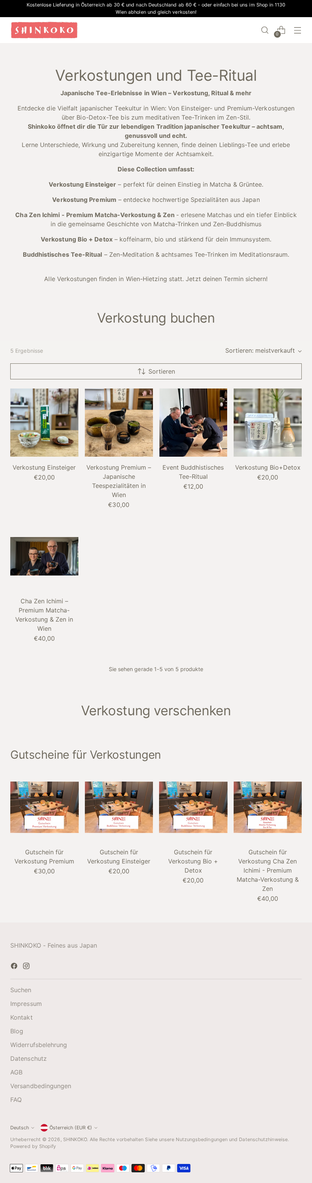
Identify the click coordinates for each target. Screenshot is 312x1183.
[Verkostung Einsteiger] (44, 422)
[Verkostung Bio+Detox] (268, 422)
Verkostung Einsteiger (44, 467)
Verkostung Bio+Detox (268, 467)
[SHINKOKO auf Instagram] (27, 967)
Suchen (20, 990)
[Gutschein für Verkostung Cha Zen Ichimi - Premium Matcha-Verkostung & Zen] (268, 807)
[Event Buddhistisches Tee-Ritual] (193, 422)
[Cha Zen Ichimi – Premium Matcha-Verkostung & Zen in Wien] (44, 556)
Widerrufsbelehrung (38, 1045)
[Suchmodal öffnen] (265, 30)
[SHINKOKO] (44, 30)
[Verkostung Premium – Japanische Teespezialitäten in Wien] (119, 422)
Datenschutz (28, 1058)
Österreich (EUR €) (70, 1127)
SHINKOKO (75, 1139)
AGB (16, 1072)
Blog (16, 1031)
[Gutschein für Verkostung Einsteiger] (119, 807)
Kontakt (21, 1017)
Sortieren (161, 371)
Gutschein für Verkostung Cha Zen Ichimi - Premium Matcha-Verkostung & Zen (268, 870)
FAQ (16, 1099)
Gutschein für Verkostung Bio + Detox (193, 861)
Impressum (26, 1003)
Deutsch (19, 1127)
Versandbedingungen (40, 1086)
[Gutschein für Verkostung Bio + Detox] (193, 807)
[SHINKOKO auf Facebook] (14, 967)
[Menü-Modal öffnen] (298, 30)
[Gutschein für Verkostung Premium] (44, 807)
